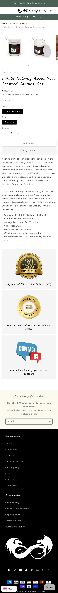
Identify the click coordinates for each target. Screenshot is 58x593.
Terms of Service (14, 461)
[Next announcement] (53, 4)
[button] (5, 11)
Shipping (18, 94)
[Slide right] (35, 65)
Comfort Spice (13, 111)
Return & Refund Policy (17, 508)
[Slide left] (23, 65)
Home (4, 23)
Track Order (11, 485)
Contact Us (11, 449)
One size (9, 122)
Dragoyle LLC (24, 591)
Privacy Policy (12, 502)
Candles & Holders (18, 23)
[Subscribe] (49, 421)
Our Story (10, 479)
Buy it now (29, 150)
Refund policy (12, 467)
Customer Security (15, 526)
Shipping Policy (13, 514)
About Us (9, 455)
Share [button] (8, 100)
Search (9, 443)
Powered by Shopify (38, 591)
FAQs (7, 473)
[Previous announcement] (5, 4)
